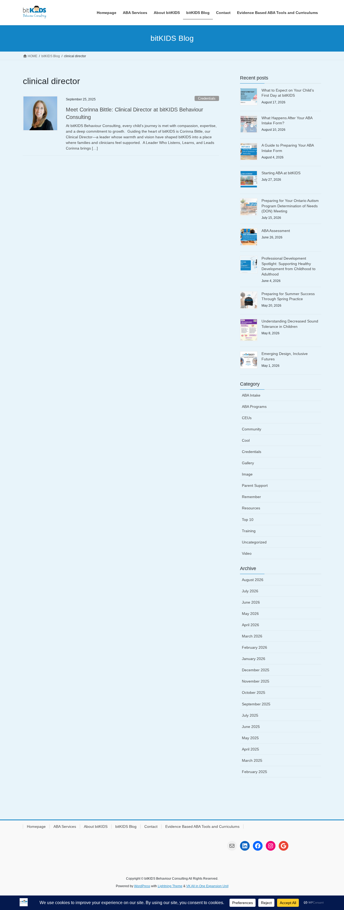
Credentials (207, 98)
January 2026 (253, 659)
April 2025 (250, 749)
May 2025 (250, 738)
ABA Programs (254, 406)
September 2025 (256, 704)
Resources (251, 508)
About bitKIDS (96, 826)
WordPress (142, 886)
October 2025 (253, 692)
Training (249, 531)
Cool (246, 440)
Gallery (248, 463)
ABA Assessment (275, 231)
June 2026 (251, 602)
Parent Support (255, 485)
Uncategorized (254, 542)
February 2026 (254, 647)
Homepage (36, 826)
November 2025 (255, 681)
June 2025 (251, 726)
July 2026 (250, 591)
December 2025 (255, 670)
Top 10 (247, 519)
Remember (251, 497)
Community (251, 429)
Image (247, 474)
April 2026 (250, 625)
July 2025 (250, 715)
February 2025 (254, 772)
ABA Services (64, 826)
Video (247, 553)
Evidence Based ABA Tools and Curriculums (202, 826)
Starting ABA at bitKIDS (280, 173)
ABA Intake (251, 395)
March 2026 (252, 636)
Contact (150, 826)
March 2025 (252, 760)
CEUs (247, 418)
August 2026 (252, 580)
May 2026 (250, 613)
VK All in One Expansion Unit (207, 886)
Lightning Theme (170, 886)
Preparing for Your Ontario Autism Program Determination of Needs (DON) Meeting (290, 205)
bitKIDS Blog (126, 826)
